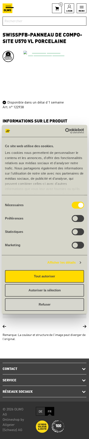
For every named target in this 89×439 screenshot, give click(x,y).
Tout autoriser (44, 276)
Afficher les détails (61, 262)
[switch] (78, 218)
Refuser (45, 304)
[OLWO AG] (8, 8)
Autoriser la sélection (45, 290)
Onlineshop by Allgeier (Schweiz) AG (13, 425)
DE (40, 411)
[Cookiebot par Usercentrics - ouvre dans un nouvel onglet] (65, 131)
